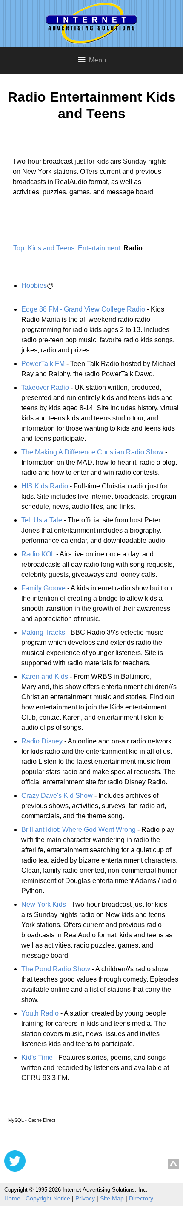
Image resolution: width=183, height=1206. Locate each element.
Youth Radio (40, 1013)
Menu (97, 60)
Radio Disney (42, 741)
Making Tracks (43, 632)
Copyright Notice (48, 1198)
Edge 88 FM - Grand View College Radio (83, 309)
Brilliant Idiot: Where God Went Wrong (78, 829)
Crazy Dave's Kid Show (57, 795)
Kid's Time (37, 1057)
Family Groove (43, 588)
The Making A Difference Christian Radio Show (92, 452)
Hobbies (34, 285)
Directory (141, 1198)
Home (12, 1198)
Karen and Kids (44, 676)
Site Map (112, 1198)
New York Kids (43, 904)
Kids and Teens (51, 248)
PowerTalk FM (43, 363)
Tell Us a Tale (41, 520)
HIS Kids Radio (44, 486)
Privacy (85, 1198)
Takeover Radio (45, 387)
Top (18, 248)
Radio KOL (37, 554)
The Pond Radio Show (55, 969)
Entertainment (99, 248)
